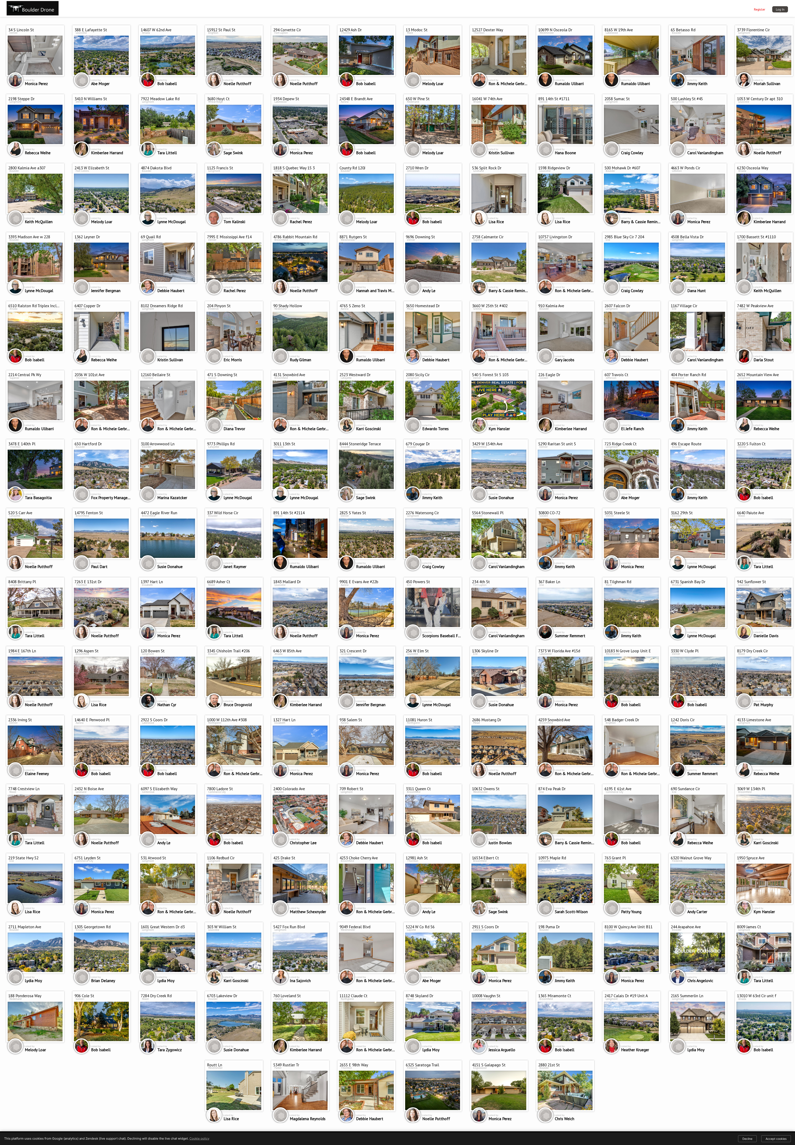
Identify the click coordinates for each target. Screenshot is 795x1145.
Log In (780, 9)
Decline (747, 1138)
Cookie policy (199, 1138)
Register (759, 9)
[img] (33, 7)
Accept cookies (776, 1138)
